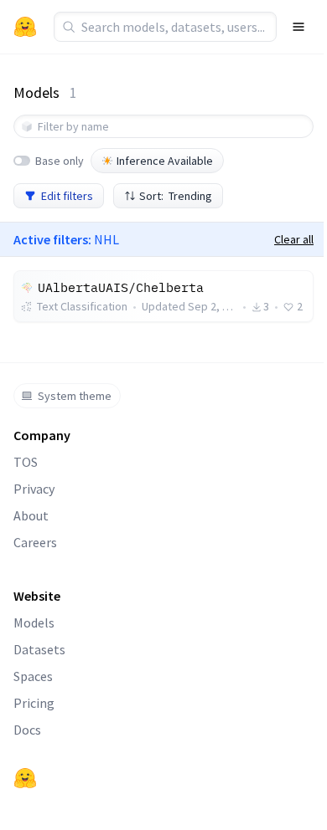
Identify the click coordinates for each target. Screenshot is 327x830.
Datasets (39, 649)
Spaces (33, 676)
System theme (75, 395)
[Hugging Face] (25, 778)
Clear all (294, 239)
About (31, 515)
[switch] (21, 161)
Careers (35, 542)
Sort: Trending (175, 195)
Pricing (33, 702)
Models (33, 622)
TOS (25, 461)
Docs (27, 729)
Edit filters (67, 195)
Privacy (33, 488)
